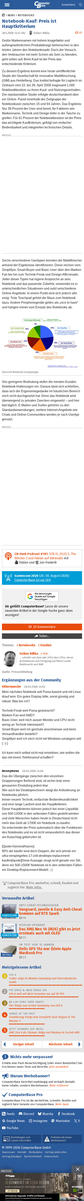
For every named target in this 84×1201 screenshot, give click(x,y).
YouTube (12, 1128)
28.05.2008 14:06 (32, 771)
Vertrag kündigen (11, 1156)
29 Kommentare (43, 627)
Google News (15, 1121)
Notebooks (26, 15)
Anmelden (68, 4)
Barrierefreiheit (33, 1156)
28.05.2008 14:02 (34, 686)
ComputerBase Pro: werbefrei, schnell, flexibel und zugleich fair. (42, 885)
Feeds (10, 1114)
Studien (46, 645)
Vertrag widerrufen (55, 1152)
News (11, 15)
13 (24, 937)
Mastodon (63, 1121)
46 (24, 917)
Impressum (8, 1152)
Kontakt (21, 1152)
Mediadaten (35, 1152)
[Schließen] (77, 1169)
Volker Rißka (29, 653)
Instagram (40, 1121)
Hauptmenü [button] (7, 5)
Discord (28, 1114)
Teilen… (44, 636)
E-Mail (44, 653)
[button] (80, 4)
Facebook (68, 1114)
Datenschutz (51, 1156)
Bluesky (47, 1114)
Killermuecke (11, 686)
